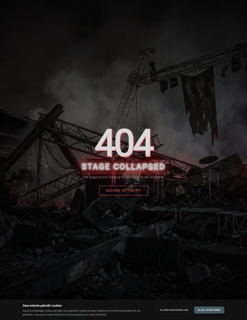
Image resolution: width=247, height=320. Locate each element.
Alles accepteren (209, 310)
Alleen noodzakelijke (174, 310)
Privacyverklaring (75, 314)
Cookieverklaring (53, 314)
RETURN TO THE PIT (123, 190)
